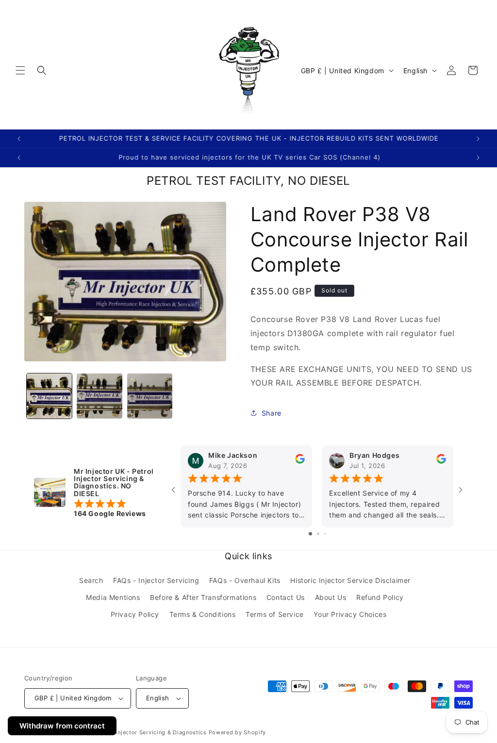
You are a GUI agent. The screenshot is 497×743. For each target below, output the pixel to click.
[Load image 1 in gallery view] (49, 396)
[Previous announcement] (19, 138)
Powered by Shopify (237, 732)
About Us (331, 597)
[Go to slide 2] (318, 534)
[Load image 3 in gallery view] (149, 396)
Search (91, 580)
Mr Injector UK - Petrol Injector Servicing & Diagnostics (128, 732)
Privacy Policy (135, 614)
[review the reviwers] (300, 461)
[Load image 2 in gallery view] (99, 396)
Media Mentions (113, 597)
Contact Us (285, 597)
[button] (20, 70)
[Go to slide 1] (310, 533)
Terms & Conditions (202, 614)
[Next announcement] (478, 138)
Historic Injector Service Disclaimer (350, 580)
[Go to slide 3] (325, 533)
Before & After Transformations (203, 597)
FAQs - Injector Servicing (156, 580)
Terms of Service (275, 614)
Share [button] (272, 413)
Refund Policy (380, 597)
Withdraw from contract (62, 725)
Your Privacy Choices (350, 614)
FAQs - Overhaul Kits (245, 580)
